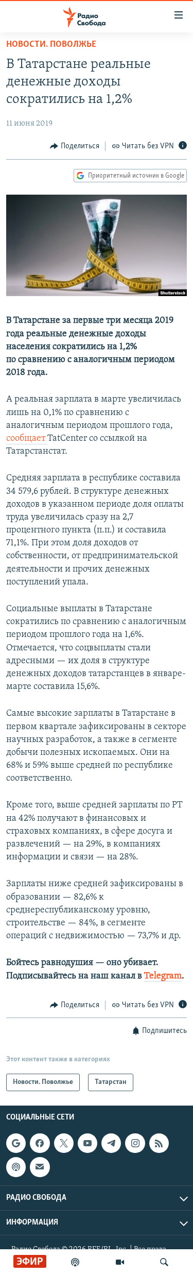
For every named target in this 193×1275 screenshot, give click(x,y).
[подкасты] (75, 1262)
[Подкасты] (16, 1167)
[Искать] (164, 1262)
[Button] (74, 146)
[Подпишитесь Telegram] (111, 1143)
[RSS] (159, 1143)
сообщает (26, 438)
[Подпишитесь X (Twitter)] (64, 1143)
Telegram (163, 976)
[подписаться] (39, 1167)
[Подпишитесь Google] (16, 1143)
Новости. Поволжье (51, 44)
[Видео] (119, 1262)
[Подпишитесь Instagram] (135, 1143)
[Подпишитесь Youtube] (87, 1143)
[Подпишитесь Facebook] (39, 1143)
